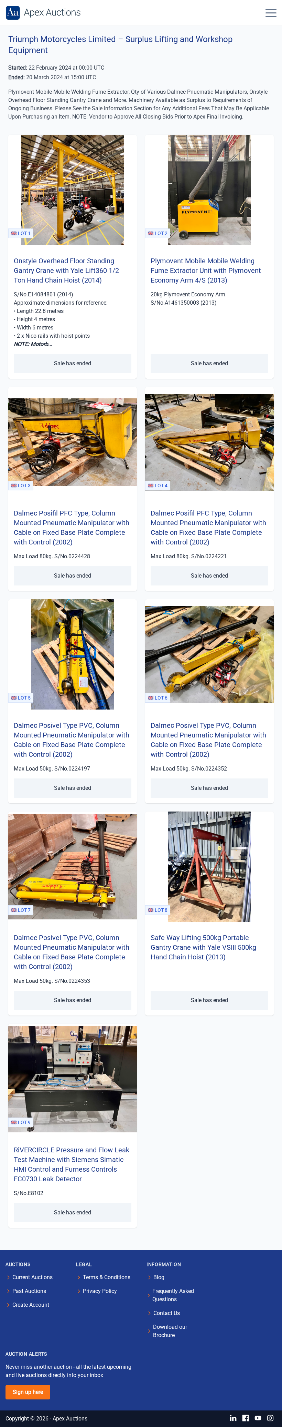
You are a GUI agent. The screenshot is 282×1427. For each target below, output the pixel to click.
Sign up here (28, 1392)
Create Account (30, 1305)
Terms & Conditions (106, 1277)
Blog (158, 1277)
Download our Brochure (170, 1331)
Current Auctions (32, 1277)
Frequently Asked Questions (173, 1295)
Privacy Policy (100, 1291)
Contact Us (166, 1313)
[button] (271, 12)
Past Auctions (29, 1291)
